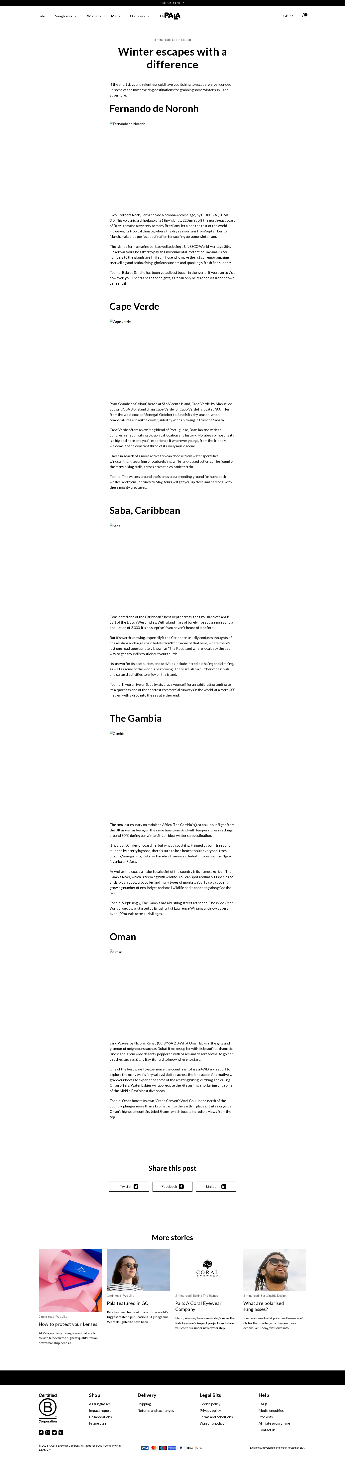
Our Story (137, 16)
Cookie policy (210, 1404)
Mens (115, 16)
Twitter (126, 1186)
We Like (61, 1316)
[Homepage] (172, 16)
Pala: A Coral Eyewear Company (198, 1306)
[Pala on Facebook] (41, 1433)
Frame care (98, 1423)
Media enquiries (271, 1410)
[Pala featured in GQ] (138, 1270)
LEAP (303, 1447)
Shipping (144, 1404)
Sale (42, 16)
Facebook (169, 1186)
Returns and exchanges (156, 1410)
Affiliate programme (274, 1423)
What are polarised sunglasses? (263, 1306)
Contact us (267, 1430)
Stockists (266, 1417)
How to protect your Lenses (68, 1324)
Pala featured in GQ (128, 1303)
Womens (94, 16)
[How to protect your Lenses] (70, 1280)
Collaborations (100, 1417)
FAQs (263, 1404)
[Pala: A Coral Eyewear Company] (206, 1270)
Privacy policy (210, 1410)
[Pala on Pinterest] (60, 1433)
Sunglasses (63, 16)
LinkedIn (213, 1186)
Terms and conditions (216, 1417)
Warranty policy (212, 1423)
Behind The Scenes (205, 1295)
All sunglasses (100, 1404)
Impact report (100, 1410)
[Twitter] (54, 1433)
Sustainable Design (274, 1295)
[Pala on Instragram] (47, 1433)
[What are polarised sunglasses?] (274, 1270)
